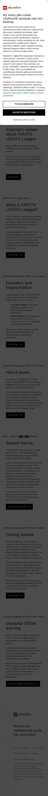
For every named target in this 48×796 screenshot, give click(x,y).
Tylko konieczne (24, 104)
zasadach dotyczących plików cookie (19, 93)
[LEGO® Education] (12, 8)
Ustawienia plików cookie (24, 120)
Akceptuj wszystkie (24, 112)
